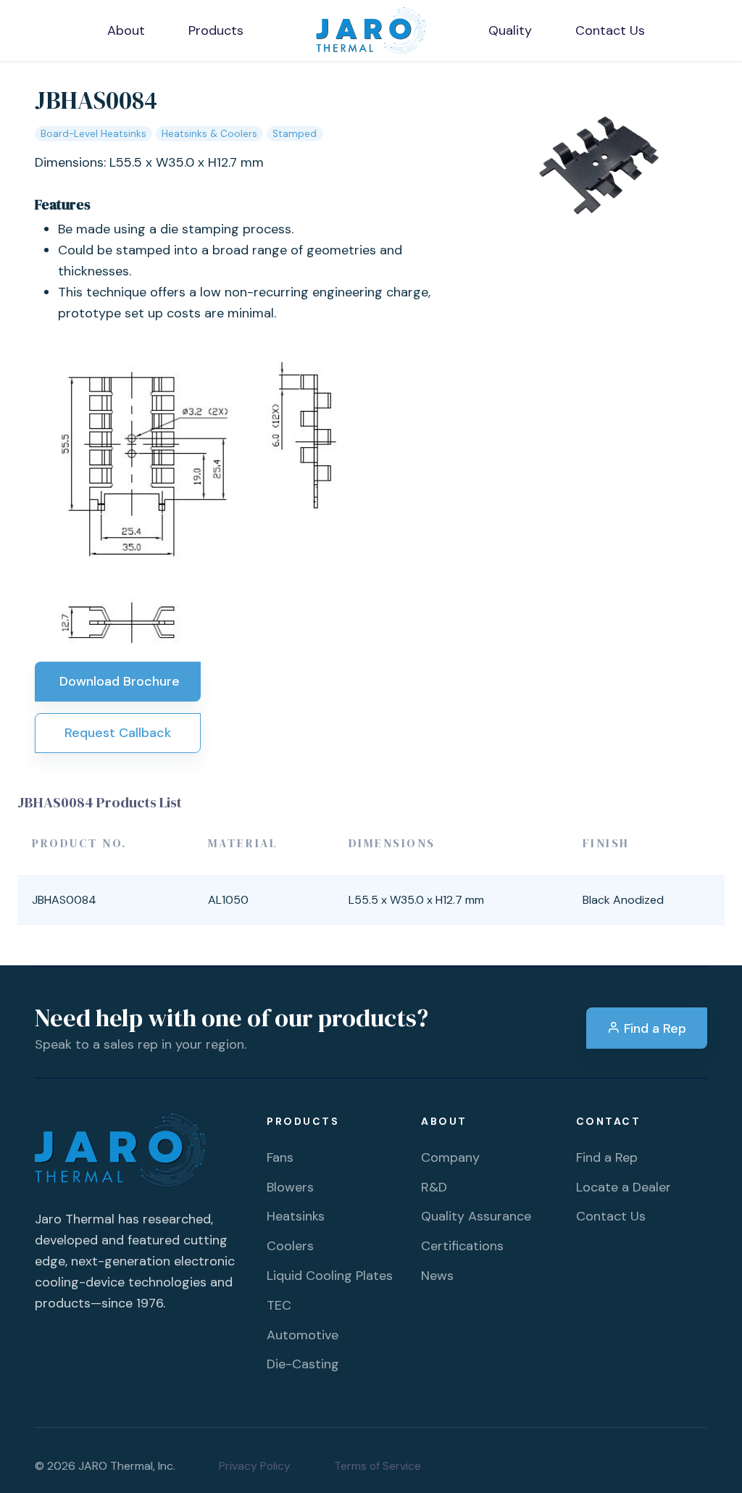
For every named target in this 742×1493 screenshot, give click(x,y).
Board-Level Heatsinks (93, 134)
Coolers (290, 1246)
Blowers (290, 1187)
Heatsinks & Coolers (209, 134)
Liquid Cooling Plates (330, 1275)
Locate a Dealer (623, 1187)
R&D (434, 1187)
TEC (279, 1305)
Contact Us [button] (610, 30)
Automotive (302, 1335)
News (437, 1275)
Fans (280, 1157)
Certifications (462, 1246)
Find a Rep (653, 1028)
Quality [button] (510, 30)
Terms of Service (377, 1465)
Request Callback (117, 732)
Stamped (294, 134)
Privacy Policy (255, 1465)
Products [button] (215, 30)
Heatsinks (296, 1216)
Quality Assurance (476, 1216)
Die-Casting (303, 1364)
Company (450, 1157)
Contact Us (611, 1216)
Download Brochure (118, 681)
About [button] (126, 30)
